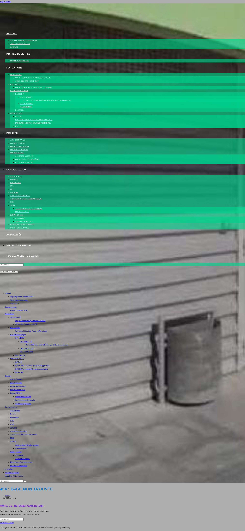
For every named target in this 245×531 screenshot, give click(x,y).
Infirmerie (19, 455)
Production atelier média (25, 400)
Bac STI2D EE (26, 341)
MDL (12, 438)
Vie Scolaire (15, 410)
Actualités (9, 469)
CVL (12, 421)
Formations (9, 314)
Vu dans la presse (12, 472)
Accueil (8, 293)
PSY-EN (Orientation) (18, 466)
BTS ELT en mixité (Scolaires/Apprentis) (31, 369)
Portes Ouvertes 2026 (18, 310)
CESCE (13, 441)
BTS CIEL (19, 372)
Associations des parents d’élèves (23, 435)
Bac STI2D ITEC (27, 348)
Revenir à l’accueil (7, 523)
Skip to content (5, 2)
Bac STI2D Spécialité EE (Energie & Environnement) (47, 345)
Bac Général (15, 328)
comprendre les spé (23, 397)
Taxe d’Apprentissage (19, 300)
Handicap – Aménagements (21, 462)
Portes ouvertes (11, 307)
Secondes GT (15, 317)
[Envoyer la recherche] (25, 481)
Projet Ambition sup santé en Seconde (30, 321)
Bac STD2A (20, 355)
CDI (12, 424)
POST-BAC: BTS (17, 359)
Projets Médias (16, 393)
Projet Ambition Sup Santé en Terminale (31, 331)
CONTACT (14, 303)
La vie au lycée (11, 407)
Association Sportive (18, 431)
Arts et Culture (16, 379)
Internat (13, 414)
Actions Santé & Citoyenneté (26, 445)
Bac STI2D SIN (26, 352)
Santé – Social (15, 452)
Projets (7, 376)
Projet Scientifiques (18, 386)
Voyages (13, 428)
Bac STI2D (19, 338)
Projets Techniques (17, 390)
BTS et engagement (23, 403)
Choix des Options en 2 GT (26, 324)
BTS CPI (18, 362)
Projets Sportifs (16, 383)
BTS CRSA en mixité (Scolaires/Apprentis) (32, 366)
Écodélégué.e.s (21, 448)
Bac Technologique (18, 334)
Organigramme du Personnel (21, 297)
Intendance (14, 417)
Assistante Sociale (22, 459)
